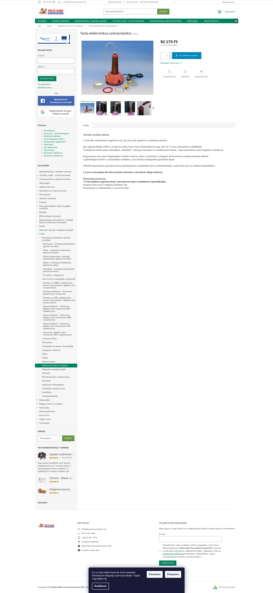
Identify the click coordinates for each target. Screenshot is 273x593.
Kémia (42, 226)
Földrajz (43, 202)
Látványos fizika (49, 338)
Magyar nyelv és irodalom (51, 404)
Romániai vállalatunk (53, 153)
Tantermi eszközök (47, 198)
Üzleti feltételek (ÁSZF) (54, 139)
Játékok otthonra (46, 187)
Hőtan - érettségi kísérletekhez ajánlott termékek (57, 251)
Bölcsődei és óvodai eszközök (52, 191)
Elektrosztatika (48, 361)
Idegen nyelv (45, 419)
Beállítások (100, 586)
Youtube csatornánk (91, 550)
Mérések (46, 373)
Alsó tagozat (44, 194)
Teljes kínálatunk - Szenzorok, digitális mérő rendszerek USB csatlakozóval (56, 326)
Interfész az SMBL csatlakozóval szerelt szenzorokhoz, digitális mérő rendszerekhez (59, 285)
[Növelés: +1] (170, 54)
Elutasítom (155, 574)
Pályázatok (48, 144)
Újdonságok (44, 183)
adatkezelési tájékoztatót (174, 554)
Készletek (46, 381)
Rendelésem (114, 2)
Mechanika (47, 342)
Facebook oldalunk (90, 542)
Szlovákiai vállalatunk (53, 156)
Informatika (44, 408)
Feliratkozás (167, 563)
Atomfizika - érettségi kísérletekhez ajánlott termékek (59, 270)
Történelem (44, 423)
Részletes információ (170, 63)
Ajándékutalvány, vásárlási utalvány (55, 171)
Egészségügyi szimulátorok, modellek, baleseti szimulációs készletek (56, 221)
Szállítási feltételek (52, 136)
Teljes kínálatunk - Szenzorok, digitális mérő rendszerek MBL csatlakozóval (56, 308)
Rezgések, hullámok (51, 350)
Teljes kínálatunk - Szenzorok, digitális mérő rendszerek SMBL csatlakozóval (57, 317)
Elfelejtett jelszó (45, 87)
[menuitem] (42, 21)
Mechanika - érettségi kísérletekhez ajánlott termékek (59, 245)
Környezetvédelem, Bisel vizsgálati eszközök (55, 207)
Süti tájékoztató (50, 147)
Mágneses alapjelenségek (54, 369)
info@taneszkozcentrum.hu (94, 529)
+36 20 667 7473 (89, 537)
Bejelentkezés (47, 78)
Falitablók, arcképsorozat (53, 388)
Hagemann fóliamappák (53, 384)
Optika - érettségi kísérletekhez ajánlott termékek (57, 263)
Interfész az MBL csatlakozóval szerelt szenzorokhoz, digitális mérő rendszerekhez (59, 300)
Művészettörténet (47, 411)
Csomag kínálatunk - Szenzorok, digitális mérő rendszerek (57, 292)
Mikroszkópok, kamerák (50, 216)
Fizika (42, 234)
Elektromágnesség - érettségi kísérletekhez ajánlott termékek (57, 257)
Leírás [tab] (86, 125)
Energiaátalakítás (50, 396)
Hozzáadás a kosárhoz (188, 55)
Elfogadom (173, 574)
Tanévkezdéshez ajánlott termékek (55, 179)
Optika (45, 358)
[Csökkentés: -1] (170, 57)
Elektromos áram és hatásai (54, 365)
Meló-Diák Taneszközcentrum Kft (96, 546)
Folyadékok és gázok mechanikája (57, 346)
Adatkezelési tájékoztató (54, 142)
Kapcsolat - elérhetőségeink (142, 2)
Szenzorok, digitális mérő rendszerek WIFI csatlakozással (57, 333)
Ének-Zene (44, 415)
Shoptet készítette (227, 587)
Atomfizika (46, 392)
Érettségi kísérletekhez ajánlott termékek (56, 239)
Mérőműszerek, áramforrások (55, 377)
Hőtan (45, 354)
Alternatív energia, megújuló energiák (56, 230)
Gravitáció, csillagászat (53, 275)
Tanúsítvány (49, 150)
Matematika (44, 400)
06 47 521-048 (88, 533)
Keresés (163, 11)
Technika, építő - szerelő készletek (55, 175)
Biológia (42, 212)
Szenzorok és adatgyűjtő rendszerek (58, 279)
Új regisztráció (44, 84)
